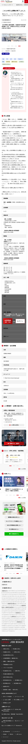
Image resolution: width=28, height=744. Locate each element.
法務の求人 (17, 670)
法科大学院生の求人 (8, 677)
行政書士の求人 (7, 652)
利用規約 (4, 734)
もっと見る (23, 468)
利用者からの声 (7, 702)
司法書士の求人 (16, 648)
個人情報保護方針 (6, 731)
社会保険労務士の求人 (8, 655)
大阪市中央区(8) (9, 607)
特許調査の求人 (17, 683)
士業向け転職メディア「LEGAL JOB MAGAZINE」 (12, 710)
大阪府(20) (4, 584)
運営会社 (11, 734)
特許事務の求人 (7, 683)
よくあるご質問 (7, 699)
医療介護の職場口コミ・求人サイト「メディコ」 (13, 721)
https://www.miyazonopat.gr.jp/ (12, 378)
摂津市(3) (19, 621)
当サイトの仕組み (7, 696)
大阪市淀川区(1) (12, 603)
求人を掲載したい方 (18, 699)
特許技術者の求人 (7, 680)
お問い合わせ (19, 734)
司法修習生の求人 (7, 670)
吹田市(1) (18, 612)
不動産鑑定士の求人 (8, 664)
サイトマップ (5, 736)
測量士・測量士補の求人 (9, 661)
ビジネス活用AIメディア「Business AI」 (13, 725)
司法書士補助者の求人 (8, 674)
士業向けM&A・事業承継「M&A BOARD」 (13, 714)
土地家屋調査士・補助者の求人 (10, 658)
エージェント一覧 (19, 696)
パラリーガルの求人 (8, 667)
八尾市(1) (13, 616)
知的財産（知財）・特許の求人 (10, 689)
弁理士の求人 (17, 652)
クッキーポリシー (16, 731)
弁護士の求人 (6, 648)
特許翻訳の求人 (18, 680)
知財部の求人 (6, 686)
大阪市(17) (4, 590)
